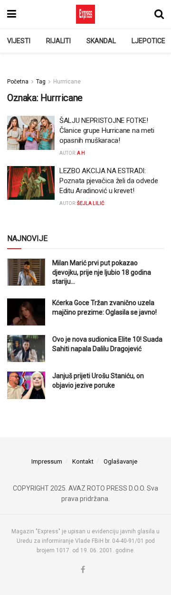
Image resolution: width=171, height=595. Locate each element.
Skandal (101, 41)
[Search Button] (159, 14)
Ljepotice (148, 41)
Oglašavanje (120, 461)
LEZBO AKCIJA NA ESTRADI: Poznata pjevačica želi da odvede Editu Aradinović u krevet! (108, 181)
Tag (41, 81)
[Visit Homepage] (85, 14)
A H (81, 153)
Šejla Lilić (90, 203)
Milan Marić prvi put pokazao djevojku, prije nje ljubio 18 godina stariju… (101, 272)
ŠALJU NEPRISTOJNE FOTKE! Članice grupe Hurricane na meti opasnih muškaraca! (106, 130)
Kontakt (83, 461)
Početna (17, 81)
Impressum (46, 461)
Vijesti (18, 41)
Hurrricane (67, 81)
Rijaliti (58, 41)
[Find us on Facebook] (83, 570)
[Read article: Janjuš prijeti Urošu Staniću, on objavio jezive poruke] (26, 385)
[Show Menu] (11, 14)
